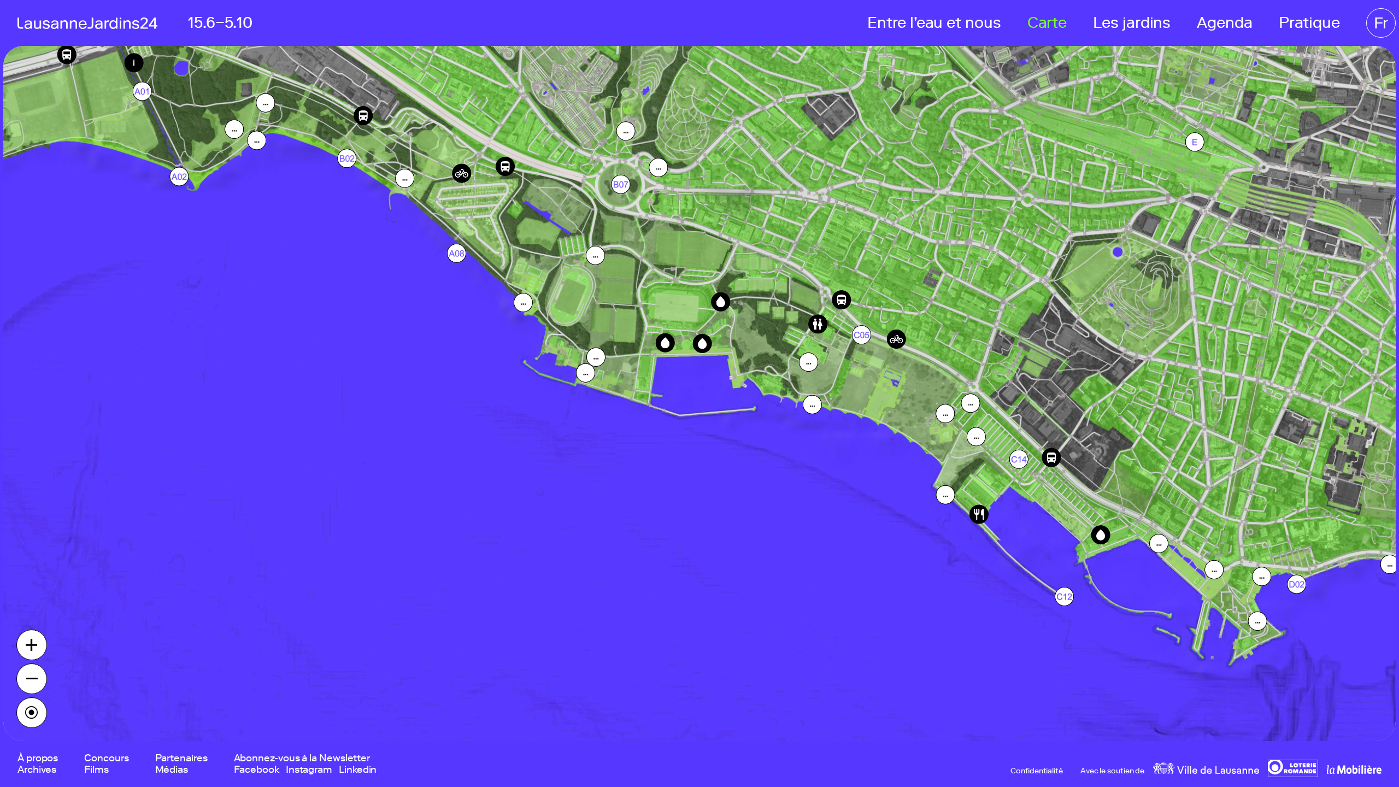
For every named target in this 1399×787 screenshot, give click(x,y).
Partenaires (181, 758)
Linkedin (358, 770)
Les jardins (1132, 22)
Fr (1381, 23)
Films (96, 770)
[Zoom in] (31, 645)
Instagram (309, 770)
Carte (1047, 22)
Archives (36, 770)
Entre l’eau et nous (934, 22)
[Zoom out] (31, 678)
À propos (37, 758)
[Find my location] (31, 712)
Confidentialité (1036, 771)
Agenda (1224, 22)
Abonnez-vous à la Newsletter (302, 758)
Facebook (256, 770)
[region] (699, 393)
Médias (171, 770)
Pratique (1309, 22)
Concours (106, 758)
